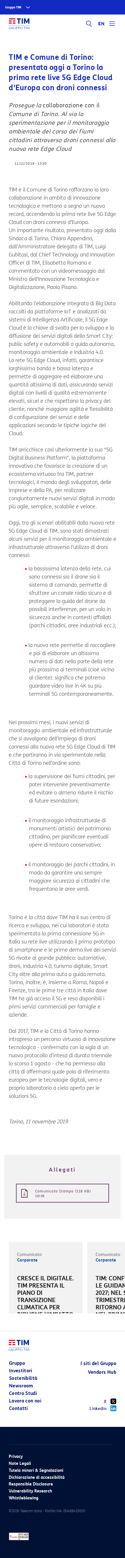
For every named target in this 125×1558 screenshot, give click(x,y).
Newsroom (21, 1386)
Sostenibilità (23, 1378)
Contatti (18, 1408)
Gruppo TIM (13, 7)
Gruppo (17, 1363)
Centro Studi (23, 1393)
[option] (46, 1301)
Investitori (20, 1370)
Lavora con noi (25, 1401)
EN (101, 23)
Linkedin (98, 1408)
